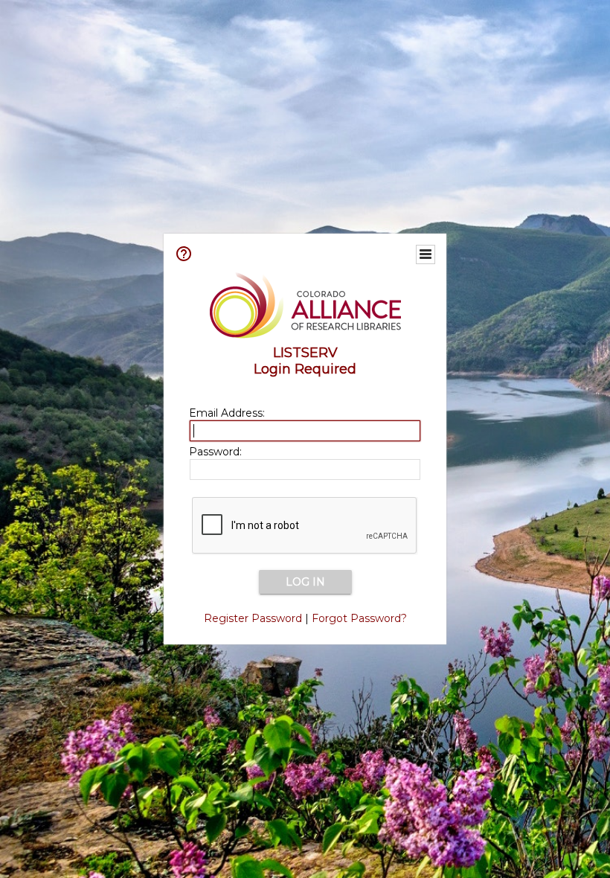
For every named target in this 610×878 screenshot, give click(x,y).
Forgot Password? (359, 618)
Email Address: (227, 413)
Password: (215, 451)
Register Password (253, 618)
